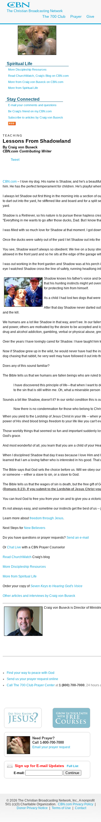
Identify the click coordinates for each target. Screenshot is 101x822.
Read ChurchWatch (17, 557)
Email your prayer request (51, 747)
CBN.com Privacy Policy (75, 804)
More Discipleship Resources (27, 69)
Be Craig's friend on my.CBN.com (30, 111)
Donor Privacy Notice (32, 808)
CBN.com (10, 181)
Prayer (76, 16)
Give (90, 16)
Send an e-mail (78, 537)
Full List (72, 766)
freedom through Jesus (46, 518)
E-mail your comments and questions (32, 105)
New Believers (34, 528)
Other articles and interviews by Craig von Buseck (39, 596)
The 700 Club (53, 16)
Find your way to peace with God (30, 673)
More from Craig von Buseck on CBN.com (35, 81)
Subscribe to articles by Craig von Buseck (35, 117)
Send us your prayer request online (32, 679)
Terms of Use (62, 808)
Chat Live (14, 547)
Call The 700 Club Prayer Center (31, 685)
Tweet (15, 160)
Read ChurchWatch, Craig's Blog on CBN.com (38, 75)
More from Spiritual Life (23, 87)
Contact (80, 808)
